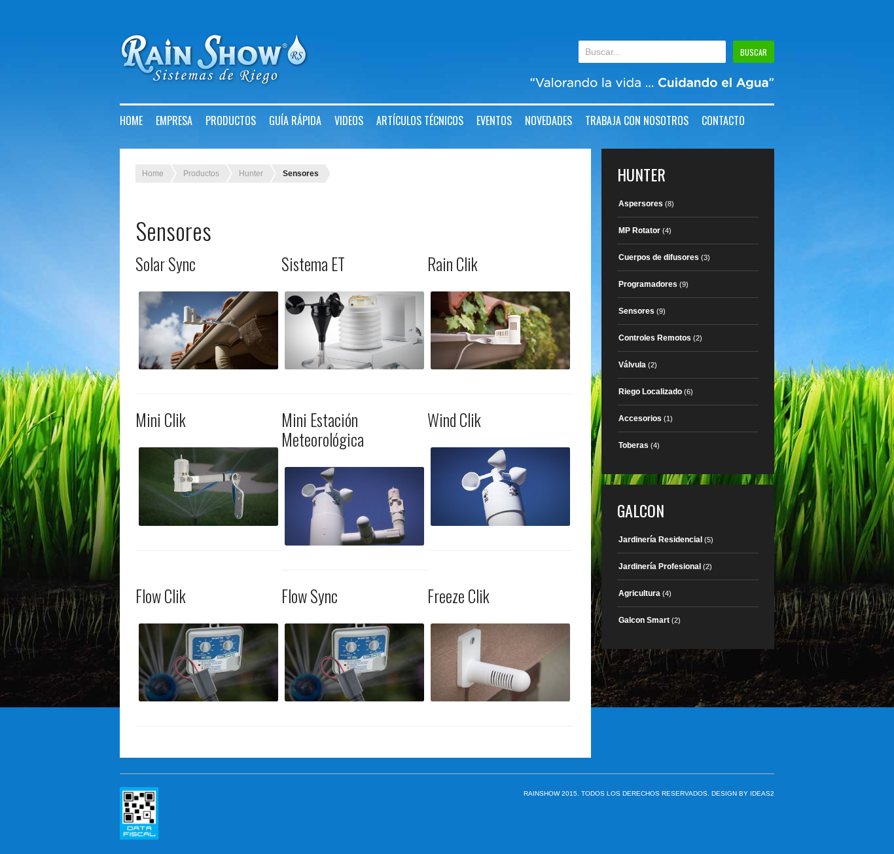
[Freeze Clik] (500, 662)
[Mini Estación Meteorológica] (354, 506)
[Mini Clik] (208, 486)
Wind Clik (454, 419)
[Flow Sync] (354, 662)
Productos (231, 120)
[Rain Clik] (500, 330)
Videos (348, 120)
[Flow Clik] (208, 662)
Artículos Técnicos (419, 120)
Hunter (251, 173)
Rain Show (214, 60)
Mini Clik (160, 419)
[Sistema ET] (354, 330)
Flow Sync (309, 596)
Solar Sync (165, 263)
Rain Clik (452, 263)
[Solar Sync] (208, 330)
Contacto (723, 120)
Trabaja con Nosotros (636, 120)
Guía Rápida (295, 120)
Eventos (494, 120)
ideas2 (762, 793)
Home (131, 120)
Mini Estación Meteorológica (322, 429)
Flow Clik (160, 596)
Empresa (174, 120)
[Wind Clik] (500, 486)
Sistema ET (313, 263)
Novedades (548, 120)
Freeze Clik (458, 596)
